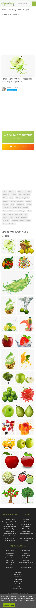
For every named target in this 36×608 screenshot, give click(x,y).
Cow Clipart (18, 572)
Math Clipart (10, 551)
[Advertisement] (18, 36)
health (12, 217)
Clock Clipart (26, 555)
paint (12, 204)
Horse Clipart (26, 558)
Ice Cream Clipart (18, 584)
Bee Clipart (26, 560)
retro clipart (17, 207)
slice (4, 214)
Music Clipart (10, 562)
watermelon (13, 211)
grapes (28, 221)
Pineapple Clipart (18, 579)
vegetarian (26, 194)
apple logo (21, 191)
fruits (29, 211)
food (4, 191)
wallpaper (22, 211)
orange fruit (20, 204)
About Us (26, 519)
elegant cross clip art (10, 534)
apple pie (28, 201)
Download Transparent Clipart (19, 137)
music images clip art (10, 529)
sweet (4, 224)
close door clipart (10, 541)
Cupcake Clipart (10, 558)
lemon (14, 194)
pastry (5, 211)
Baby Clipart (10, 567)
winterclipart (10, 531)
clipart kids (18, 214)
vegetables (25, 198)
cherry (29, 191)
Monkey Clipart (18, 581)
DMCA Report (26, 526)
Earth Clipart (10, 560)
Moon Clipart (26, 551)
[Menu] (34, 4)
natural (10, 214)
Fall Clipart (26, 553)
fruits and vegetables (16, 201)
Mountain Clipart (18, 588)
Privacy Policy (26, 529)
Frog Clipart (9, 555)
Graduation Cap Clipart (26, 562)
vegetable (15, 221)
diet (25, 214)
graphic (5, 201)
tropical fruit (7, 207)
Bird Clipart (18, 577)
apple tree (6, 221)
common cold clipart (10, 526)
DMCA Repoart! (19, 146)
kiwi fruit (5, 204)
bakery (18, 198)
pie (20, 194)
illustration (6, 194)
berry (11, 198)
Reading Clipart (18, 574)
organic (25, 207)
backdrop (12, 224)
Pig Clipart (18, 586)
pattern (5, 198)
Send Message (12, 90)
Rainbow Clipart (26, 567)
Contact (26, 522)
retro (22, 221)
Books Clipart (10, 553)
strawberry (12, 191)
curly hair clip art (10, 519)
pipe (17, 217)
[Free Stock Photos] (7, 3)
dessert (29, 204)
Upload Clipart (26, 531)
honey (5, 217)
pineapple (24, 217)
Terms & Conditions (26, 524)
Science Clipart (10, 565)
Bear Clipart (26, 565)
